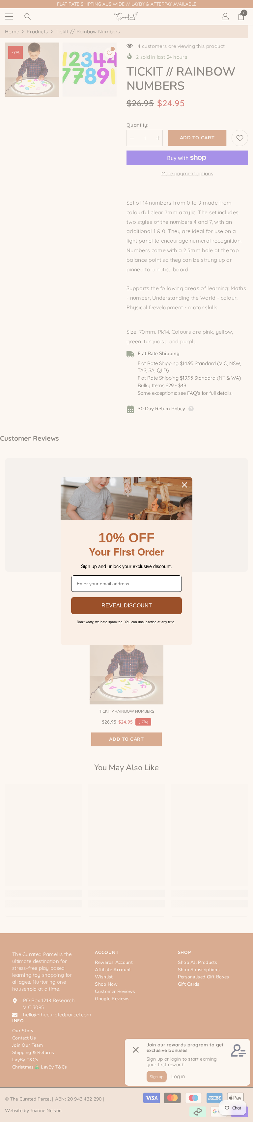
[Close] (184, 485)
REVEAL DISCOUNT (126, 605)
